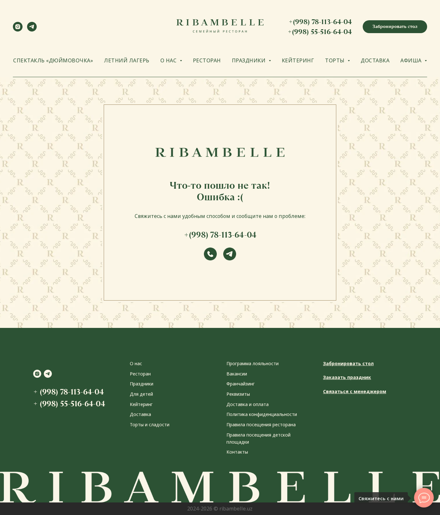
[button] (395, 26)
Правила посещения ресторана (261, 424)
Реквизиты (238, 394)
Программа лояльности (252, 363)
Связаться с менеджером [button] (354, 391)
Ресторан (140, 374)
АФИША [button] (411, 60)
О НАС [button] (169, 60)
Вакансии (236, 374)
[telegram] (32, 29)
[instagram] (18, 29)
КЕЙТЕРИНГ (298, 60)
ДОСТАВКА (375, 60)
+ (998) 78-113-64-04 (68, 391)
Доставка (140, 414)
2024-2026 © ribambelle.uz (220, 508)
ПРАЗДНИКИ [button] (249, 60)
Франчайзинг (240, 384)
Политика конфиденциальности (261, 414)
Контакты (237, 452)
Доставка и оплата (247, 404)
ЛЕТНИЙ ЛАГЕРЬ (126, 60)
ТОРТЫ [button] (335, 60)
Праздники (141, 384)
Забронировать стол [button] (348, 363)
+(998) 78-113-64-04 (320, 22)
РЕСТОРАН (207, 60)
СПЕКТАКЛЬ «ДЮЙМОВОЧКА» (53, 60)
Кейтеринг (141, 404)
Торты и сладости (149, 424)
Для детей (141, 394)
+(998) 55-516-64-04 (320, 32)
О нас (136, 363)
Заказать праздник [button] (347, 377)
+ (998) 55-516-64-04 (69, 403)
